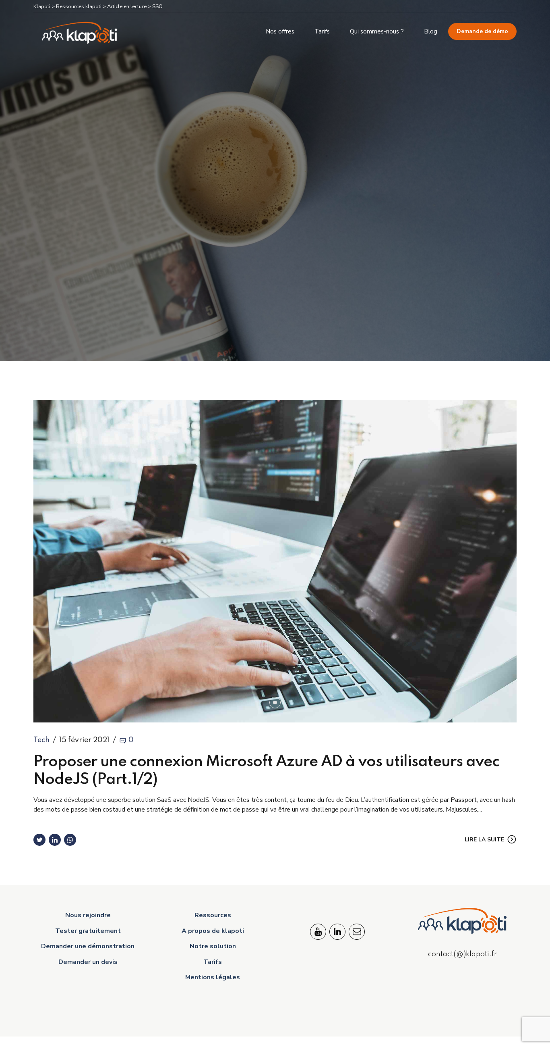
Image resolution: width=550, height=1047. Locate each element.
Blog (430, 31)
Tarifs (322, 31)
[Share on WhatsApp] (70, 840)
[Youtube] (318, 932)
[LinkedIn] (337, 932)
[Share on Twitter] (39, 840)
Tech (41, 740)
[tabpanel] (275, 561)
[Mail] (357, 932)
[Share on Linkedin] (55, 840)
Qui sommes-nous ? (377, 31)
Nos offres (280, 31)
